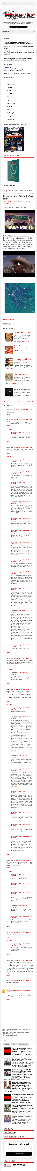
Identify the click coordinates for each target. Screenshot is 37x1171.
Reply (8, 414)
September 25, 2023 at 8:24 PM (22, 932)
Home (5, 190)
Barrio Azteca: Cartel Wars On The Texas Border (18, 197)
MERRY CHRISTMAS (19, 388)
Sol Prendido (10, 119)
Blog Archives (23, 1044)
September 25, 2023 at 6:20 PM (22, 860)
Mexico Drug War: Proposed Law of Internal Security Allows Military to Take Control (23, 359)
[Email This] (4, 324)
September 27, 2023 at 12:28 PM (23, 960)
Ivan (8, 100)
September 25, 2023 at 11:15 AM (23, 410)
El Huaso (9, 87)
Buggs (9, 81)
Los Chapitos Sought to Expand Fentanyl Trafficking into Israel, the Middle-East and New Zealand (21, 1083)
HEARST (9, 93)
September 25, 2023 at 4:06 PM (22, 689)
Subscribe (19, 1154)
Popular (6, 1044)
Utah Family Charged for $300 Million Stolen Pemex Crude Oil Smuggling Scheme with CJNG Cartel (22, 1071)
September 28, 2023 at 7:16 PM (22, 980)
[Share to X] (8, 324)
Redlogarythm (11, 113)
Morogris (9, 106)
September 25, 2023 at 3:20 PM (22, 658)
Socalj (9, 116)
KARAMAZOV (11, 103)
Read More (25, 341)
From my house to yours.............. (19, 346)
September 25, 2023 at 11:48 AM (23, 419)
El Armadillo (10, 84)
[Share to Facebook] (10, 324)
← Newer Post (6, 401)
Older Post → (31, 401)
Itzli (8, 97)
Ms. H (8, 109)
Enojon (9, 90)
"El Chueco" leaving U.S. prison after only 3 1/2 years (22, 333)
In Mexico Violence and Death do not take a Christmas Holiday (22, 374)
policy (8, 73)
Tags (14, 1044)
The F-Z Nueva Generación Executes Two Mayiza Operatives (22, 1048)
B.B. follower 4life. (12, 990)
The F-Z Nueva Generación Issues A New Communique (22, 1105)
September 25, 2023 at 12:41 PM (23, 447)
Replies (10, 429)
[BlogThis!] (6, 324)
